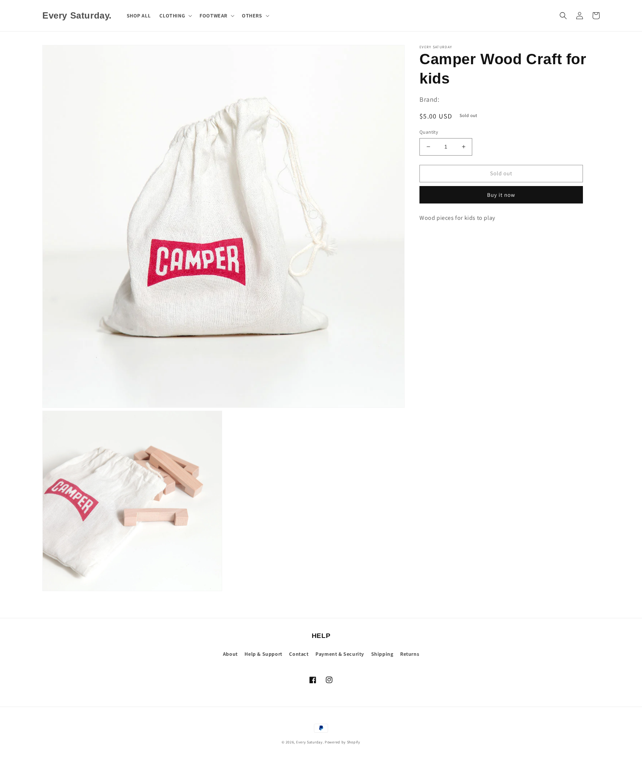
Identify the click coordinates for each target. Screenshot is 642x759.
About (230, 654)
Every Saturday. (310, 742)
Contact (298, 654)
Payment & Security (339, 654)
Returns (409, 654)
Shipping (382, 654)
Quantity (428, 132)
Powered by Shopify (342, 742)
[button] (175, 15)
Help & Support (263, 654)
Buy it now (501, 194)
